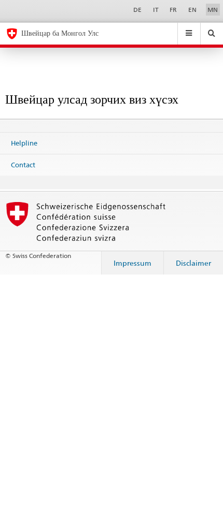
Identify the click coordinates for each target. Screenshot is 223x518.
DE (137, 9)
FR (173, 9)
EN (192, 9)
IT (156, 9)
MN (212, 9)
